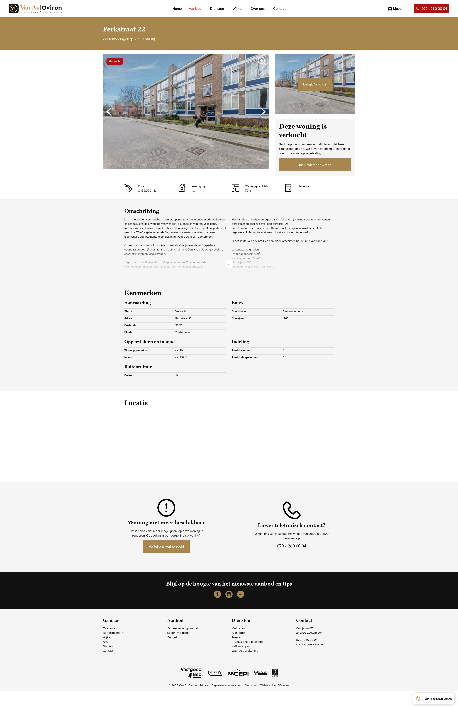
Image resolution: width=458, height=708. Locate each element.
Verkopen (238, 628)
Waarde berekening (245, 650)
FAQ (105, 642)
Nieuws (108, 646)
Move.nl (398, 8)
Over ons (257, 8)
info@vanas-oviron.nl (309, 644)
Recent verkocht (178, 633)
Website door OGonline (274, 685)
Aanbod (195, 8)
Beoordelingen (113, 633)
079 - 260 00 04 (434, 8)
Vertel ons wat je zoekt (166, 546)
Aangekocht (175, 637)
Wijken (238, 8)
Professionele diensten (247, 642)
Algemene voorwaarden (226, 685)
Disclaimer (250, 685)
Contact (279, 8)
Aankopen (238, 633)
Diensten (217, 8)
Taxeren (237, 637)
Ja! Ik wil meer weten (314, 164)
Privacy (204, 685)
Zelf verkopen (241, 646)
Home (177, 8)
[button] (183, 164)
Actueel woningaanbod (182, 628)
